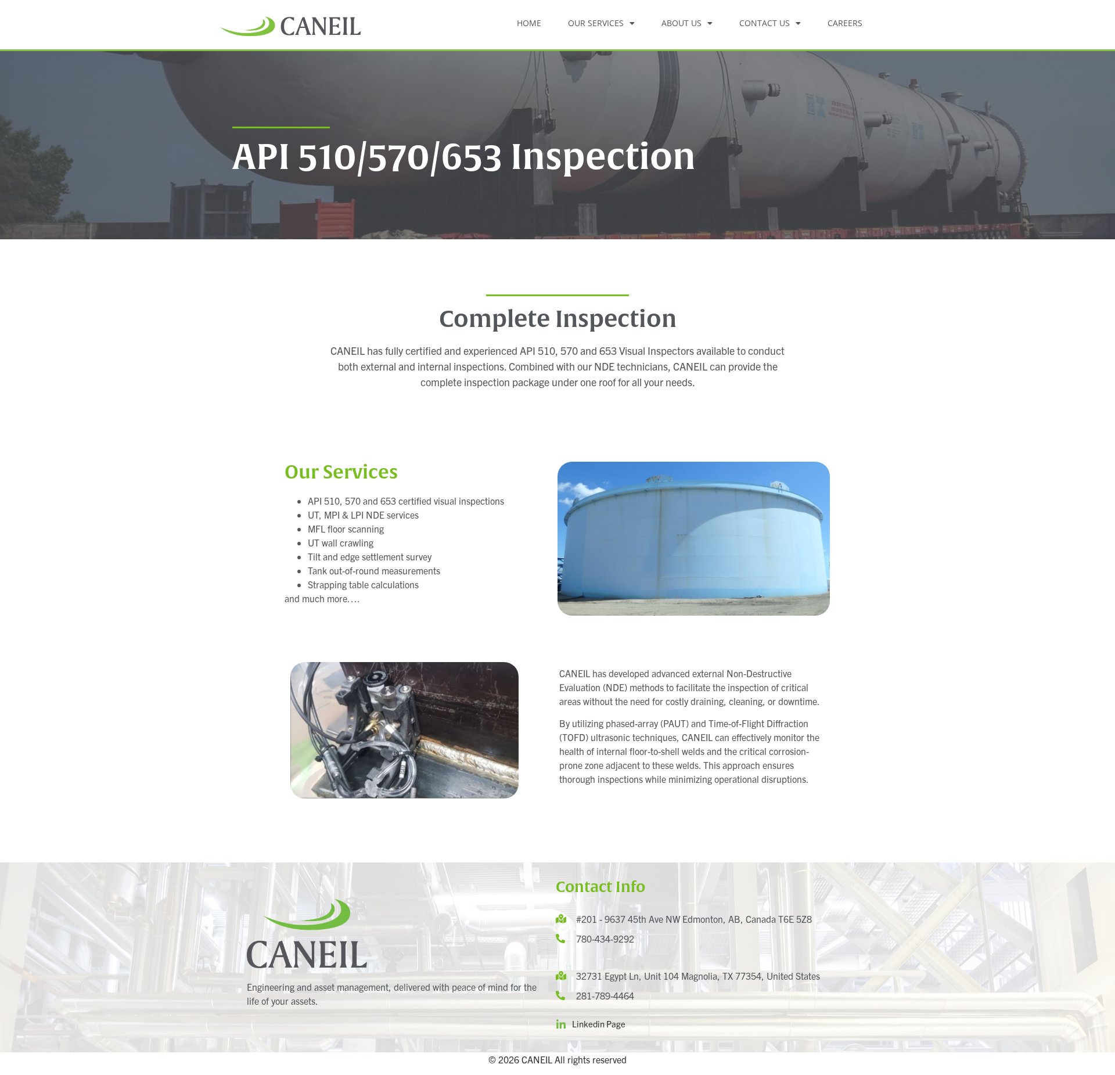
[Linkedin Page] (561, 1024)
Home (529, 22)
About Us (681, 22)
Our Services (596, 22)
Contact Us (764, 22)
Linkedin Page (598, 1023)
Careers (845, 22)
